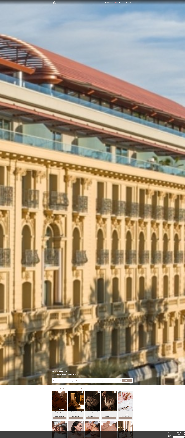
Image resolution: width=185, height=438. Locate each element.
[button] (87, 381)
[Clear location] (72, 381)
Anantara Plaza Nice (58, 416)
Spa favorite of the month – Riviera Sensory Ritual (60, 412)
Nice (64, 369)
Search (127, 380)
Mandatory (170, 432)
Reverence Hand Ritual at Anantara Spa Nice (125, 412)
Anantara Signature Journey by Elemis (108, 411)
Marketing (170, 435)
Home (53, 369)
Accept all (179, 436)
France (56, 369)
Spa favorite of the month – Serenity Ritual (76, 412)
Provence (60, 369)
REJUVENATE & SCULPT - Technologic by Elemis (92, 412)
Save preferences (179, 432)
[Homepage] (54, 2)
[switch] (120, 380)
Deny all (179, 434)
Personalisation (170, 436)
